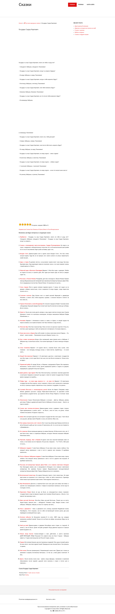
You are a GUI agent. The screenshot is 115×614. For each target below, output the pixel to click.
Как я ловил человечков (27, 339)
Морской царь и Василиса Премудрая (31, 270)
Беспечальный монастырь (28, 475)
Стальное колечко (25, 295)
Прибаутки (23, 237)
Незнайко (23, 320)
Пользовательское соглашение (57, 589)
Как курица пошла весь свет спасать (31, 423)
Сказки (25, 5)
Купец (27, 575)
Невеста (22, 312)
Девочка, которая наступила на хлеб (85, 28)
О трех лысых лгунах (33, 572)
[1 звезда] (20, 224)
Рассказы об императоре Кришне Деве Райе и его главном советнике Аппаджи (44, 464)
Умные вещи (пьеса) (26, 533)
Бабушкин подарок (25, 448)
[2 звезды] (22, 224)
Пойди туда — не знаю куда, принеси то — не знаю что (37, 381)
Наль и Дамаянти (25, 508)
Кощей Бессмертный (26, 356)
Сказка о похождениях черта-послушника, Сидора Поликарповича (40, 245)
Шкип (21, 416)
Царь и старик (24, 262)
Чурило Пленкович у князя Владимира (31, 303)
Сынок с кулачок (79, 30)
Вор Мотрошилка (25, 483)
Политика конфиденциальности (28, 599)
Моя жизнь (23, 550)
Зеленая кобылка (25, 517)
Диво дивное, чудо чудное (27, 372)
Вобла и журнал (79, 32)
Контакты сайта (50, 599)
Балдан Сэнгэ (24, 253)
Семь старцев (24, 287)
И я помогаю (23, 431)
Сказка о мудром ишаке (81, 34)
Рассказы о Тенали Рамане (28, 278)
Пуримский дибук (25, 364)
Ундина (22, 542)
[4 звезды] (27, 224)
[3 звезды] (25, 224)
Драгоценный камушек (81, 26)
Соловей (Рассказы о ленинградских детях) (33, 389)
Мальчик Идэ (24, 326)
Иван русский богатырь (27, 500)
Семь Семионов (25, 347)
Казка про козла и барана (27, 333)
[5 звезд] (30, 224)
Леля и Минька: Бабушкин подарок (30, 456)
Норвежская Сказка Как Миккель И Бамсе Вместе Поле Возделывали (39, 229)
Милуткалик (23, 400)
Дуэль (22, 559)
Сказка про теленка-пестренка (29, 408)
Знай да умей (24, 525)
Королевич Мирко (25, 492)
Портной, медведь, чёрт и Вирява (30, 439)
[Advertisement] (32, 47)
